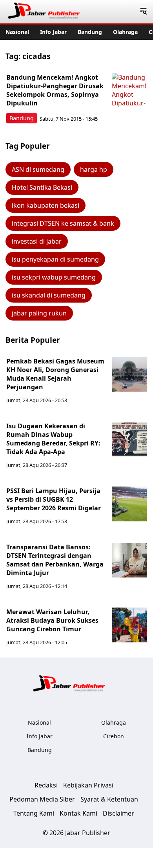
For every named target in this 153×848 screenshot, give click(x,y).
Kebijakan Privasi (88, 785)
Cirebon (113, 736)
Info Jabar (53, 32)
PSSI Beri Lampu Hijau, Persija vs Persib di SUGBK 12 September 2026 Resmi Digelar (53, 499)
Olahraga (125, 32)
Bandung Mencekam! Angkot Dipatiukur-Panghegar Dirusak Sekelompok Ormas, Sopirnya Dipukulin (55, 90)
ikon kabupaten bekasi (45, 205)
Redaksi (46, 785)
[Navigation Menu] (143, 12)
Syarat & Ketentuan (109, 799)
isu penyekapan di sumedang (55, 259)
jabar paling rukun (39, 313)
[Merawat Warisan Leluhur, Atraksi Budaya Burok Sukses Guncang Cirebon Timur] (129, 625)
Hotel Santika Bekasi (42, 187)
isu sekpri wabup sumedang (54, 277)
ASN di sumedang (38, 169)
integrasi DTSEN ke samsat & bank (63, 223)
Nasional (17, 32)
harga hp (93, 169)
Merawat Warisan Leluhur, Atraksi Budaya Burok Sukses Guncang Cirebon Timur (52, 620)
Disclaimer (118, 813)
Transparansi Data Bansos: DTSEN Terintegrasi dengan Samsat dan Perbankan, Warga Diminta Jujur (55, 560)
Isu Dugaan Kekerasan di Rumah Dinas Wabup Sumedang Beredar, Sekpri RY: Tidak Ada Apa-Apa (53, 439)
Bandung (90, 32)
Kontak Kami (78, 813)
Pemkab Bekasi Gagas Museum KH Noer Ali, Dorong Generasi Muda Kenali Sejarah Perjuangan (55, 374)
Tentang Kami (33, 813)
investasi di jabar (37, 241)
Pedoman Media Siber (42, 799)
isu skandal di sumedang (49, 295)
